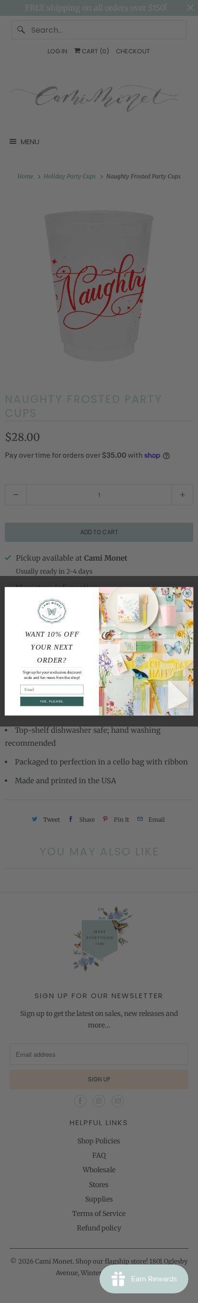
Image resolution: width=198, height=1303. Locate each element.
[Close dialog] (187, 593)
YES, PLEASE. (52, 701)
